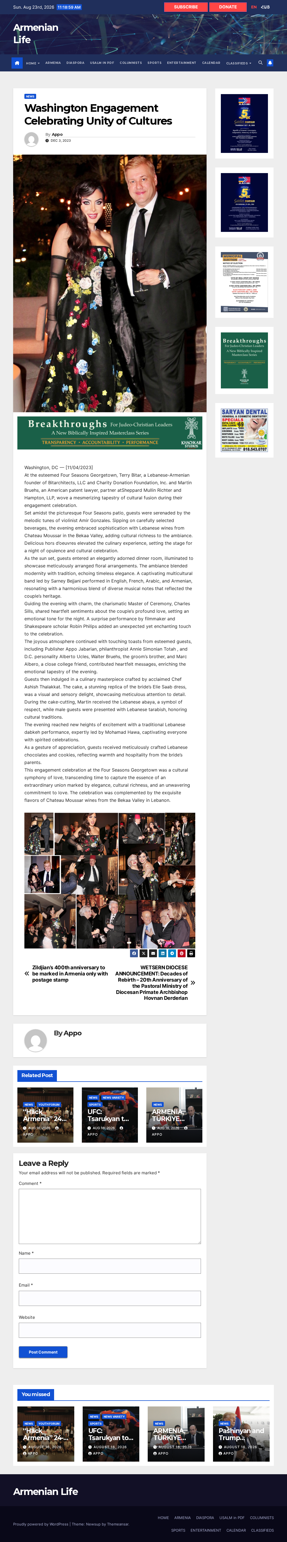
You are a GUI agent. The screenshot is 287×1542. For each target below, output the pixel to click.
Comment (30, 1183)
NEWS (30, 96)
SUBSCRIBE (186, 7)
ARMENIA (53, 63)
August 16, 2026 (45, 1447)
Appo (57, 134)
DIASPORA (75, 63)
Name (26, 1253)
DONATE (228, 7)
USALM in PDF (102, 63)
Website (27, 1317)
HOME (31, 63)
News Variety (113, 1097)
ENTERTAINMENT (181, 63)
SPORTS (154, 63)
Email (26, 1285)
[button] (260, 62)
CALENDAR (211, 63)
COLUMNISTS (131, 63)
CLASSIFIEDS (237, 63)
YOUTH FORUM (48, 1104)
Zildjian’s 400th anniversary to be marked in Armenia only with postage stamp (70, 974)
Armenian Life (45, 1491)
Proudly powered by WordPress (41, 1524)
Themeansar (117, 1524)
